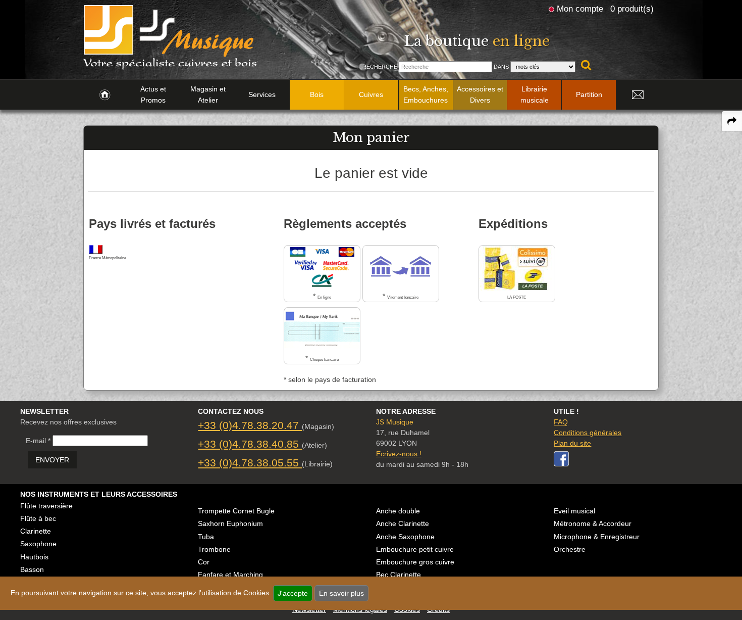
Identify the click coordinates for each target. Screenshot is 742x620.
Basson (32, 569)
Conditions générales (587, 432)
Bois (317, 94)
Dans (501, 67)
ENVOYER (52, 460)
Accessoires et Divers (480, 94)
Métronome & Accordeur (592, 523)
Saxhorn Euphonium (230, 523)
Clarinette (35, 531)
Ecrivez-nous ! (398, 454)
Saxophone (38, 544)
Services (262, 94)
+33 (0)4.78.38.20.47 (250, 425)
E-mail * (38, 441)
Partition (589, 94)
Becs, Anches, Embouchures (425, 94)
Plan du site (572, 443)
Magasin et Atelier (208, 94)
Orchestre (570, 549)
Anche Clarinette (402, 523)
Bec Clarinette (398, 574)
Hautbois (34, 557)
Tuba (206, 537)
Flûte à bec (38, 518)
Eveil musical (574, 511)
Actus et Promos (153, 94)
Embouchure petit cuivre (415, 549)
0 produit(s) (632, 9)
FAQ (561, 422)
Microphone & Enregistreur (597, 537)
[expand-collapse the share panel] (732, 121)
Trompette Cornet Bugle (236, 511)
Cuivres (371, 94)
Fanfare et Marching (230, 574)
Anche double (398, 511)
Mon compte (580, 9)
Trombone (214, 549)
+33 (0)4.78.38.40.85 (250, 444)
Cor (203, 562)
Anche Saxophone (405, 537)
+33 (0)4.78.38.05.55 (250, 462)
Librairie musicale (534, 94)
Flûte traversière (46, 506)
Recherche (379, 67)
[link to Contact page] (637, 95)
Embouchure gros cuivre (415, 562)
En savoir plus (341, 593)
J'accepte (293, 593)
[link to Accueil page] (104, 95)
